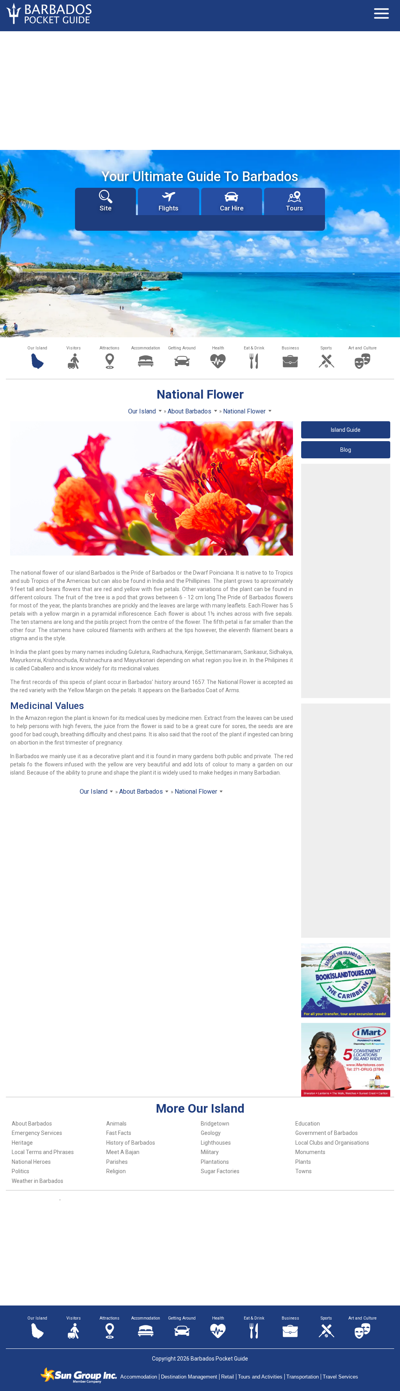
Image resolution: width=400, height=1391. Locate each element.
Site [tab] (105, 208)
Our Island (37, 348)
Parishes (117, 1162)
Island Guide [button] (346, 430)
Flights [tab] (169, 208)
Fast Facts (118, 1133)
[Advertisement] (200, 89)
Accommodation (145, 348)
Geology (211, 1133)
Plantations (215, 1162)
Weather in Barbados (37, 1181)
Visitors (73, 348)
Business (290, 348)
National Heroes (31, 1162)
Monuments (310, 1152)
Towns (303, 1171)
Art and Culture (362, 348)
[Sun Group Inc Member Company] (78, 1375)
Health (218, 348)
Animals (116, 1123)
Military (210, 1152)
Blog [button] (345, 450)
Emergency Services (37, 1133)
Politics (20, 1171)
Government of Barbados (326, 1133)
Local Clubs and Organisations (332, 1143)
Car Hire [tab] (231, 208)
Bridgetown (215, 1123)
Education (307, 1123)
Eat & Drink (254, 348)
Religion (116, 1171)
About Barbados (32, 1123)
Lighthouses (216, 1143)
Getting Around (182, 348)
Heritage (22, 1143)
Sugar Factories (220, 1171)
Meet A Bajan (122, 1152)
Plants (303, 1162)
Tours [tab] (294, 208)
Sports (326, 348)
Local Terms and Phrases (43, 1152)
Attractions (110, 348)
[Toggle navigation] (381, 14)
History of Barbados (130, 1143)
